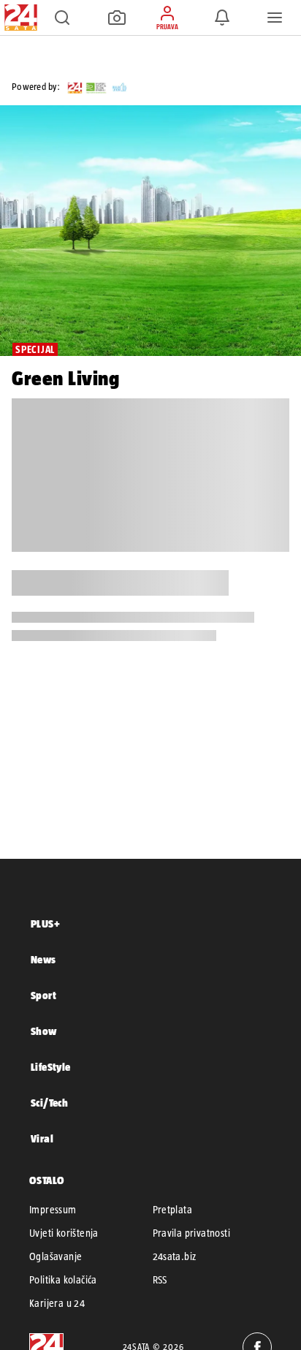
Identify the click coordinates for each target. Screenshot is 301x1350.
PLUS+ (45, 923)
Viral (42, 1138)
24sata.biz (175, 1256)
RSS (160, 1280)
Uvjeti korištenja (64, 1233)
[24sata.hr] (19, 17)
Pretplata (173, 1210)
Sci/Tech (49, 1102)
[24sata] (114, 86)
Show (44, 1031)
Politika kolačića (63, 1280)
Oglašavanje (55, 1256)
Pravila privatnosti (192, 1233)
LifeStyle (51, 1067)
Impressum (53, 1210)
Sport (43, 995)
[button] (62, 17)
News (43, 959)
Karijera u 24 (57, 1303)
